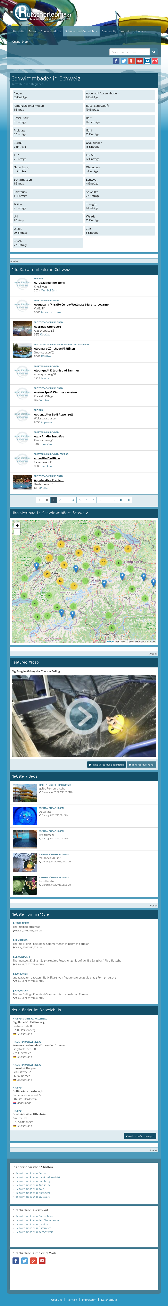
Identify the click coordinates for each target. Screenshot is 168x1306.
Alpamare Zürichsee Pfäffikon (54, 348)
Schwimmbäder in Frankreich (33, 1224)
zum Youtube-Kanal (142, 764)
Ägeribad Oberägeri (47, 326)
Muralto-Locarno (51, 312)
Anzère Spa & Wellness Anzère (55, 392)
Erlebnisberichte (51, 31)
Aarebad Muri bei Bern (49, 282)
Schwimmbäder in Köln (30, 1188)
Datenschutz (109, 1299)
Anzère (44, 400)
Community (109, 31)
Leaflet (110, 641)
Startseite (18, 31)
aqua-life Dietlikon (47, 458)
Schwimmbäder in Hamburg (33, 1181)
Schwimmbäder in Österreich (33, 1228)
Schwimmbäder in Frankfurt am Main (38, 1177)
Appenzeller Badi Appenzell (53, 414)
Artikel (33, 31)
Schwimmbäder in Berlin (31, 1173)
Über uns (140, 31)
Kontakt (126, 31)
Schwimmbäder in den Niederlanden (38, 1220)
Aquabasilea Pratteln (49, 480)
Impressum (89, 1299)
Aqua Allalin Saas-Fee (49, 436)
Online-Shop (20, 41)
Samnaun (46, 378)
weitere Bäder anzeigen (140, 1135)
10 (113, 500)
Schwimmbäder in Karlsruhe (33, 1185)
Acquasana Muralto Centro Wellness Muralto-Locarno (71, 304)
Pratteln (45, 488)
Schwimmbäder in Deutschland (35, 1216)
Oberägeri (46, 334)
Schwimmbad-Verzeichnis (81, 31)
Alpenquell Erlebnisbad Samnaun (57, 370)
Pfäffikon (46, 356)
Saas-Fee (46, 444)
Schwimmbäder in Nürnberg (33, 1192)
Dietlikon (46, 466)
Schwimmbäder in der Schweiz (34, 1232)
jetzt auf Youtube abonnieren (107, 764)
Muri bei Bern (49, 290)
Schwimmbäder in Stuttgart (33, 1196)
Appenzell (47, 422)
